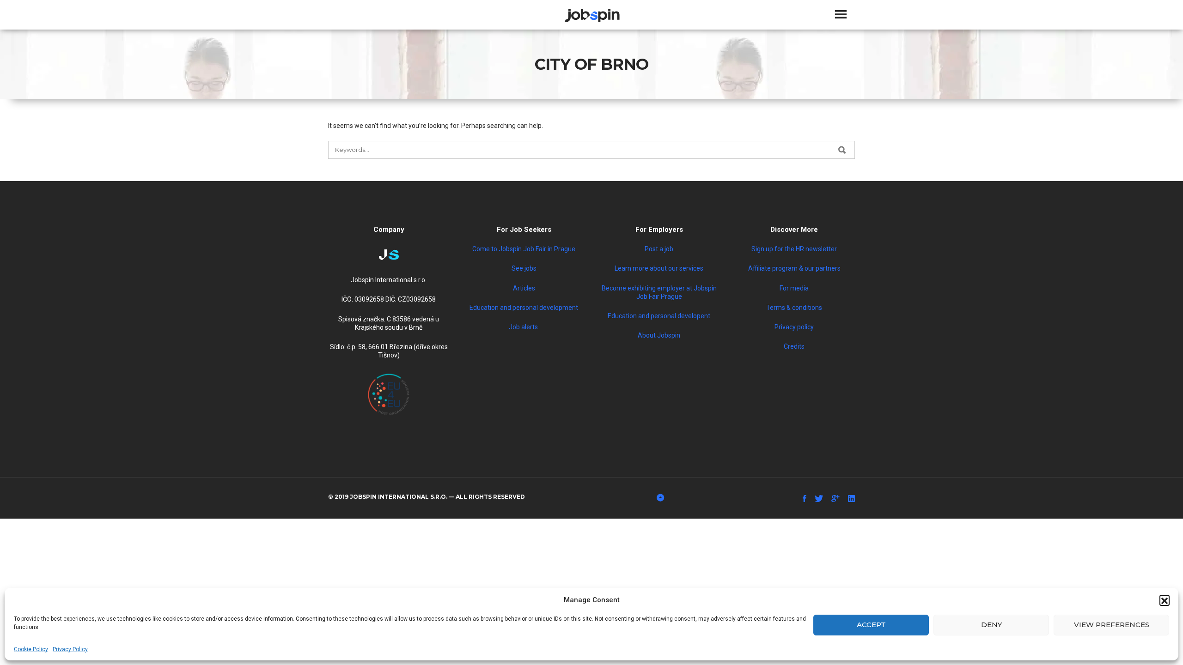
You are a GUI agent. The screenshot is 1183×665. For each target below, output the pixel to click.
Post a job (659, 249)
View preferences (1111, 624)
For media (794, 288)
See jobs (524, 268)
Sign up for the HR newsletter (794, 249)
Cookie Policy (31, 649)
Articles (524, 288)
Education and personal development (524, 307)
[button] (1164, 600)
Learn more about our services (659, 268)
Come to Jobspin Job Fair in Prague (523, 249)
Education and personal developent (659, 316)
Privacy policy (794, 327)
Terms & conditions (794, 307)
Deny (991, 624)
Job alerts (524, 327)
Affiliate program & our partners (794, 268)
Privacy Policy (70, 649)
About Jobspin (659, 335)
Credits (794, 346)
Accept (871, 624)
